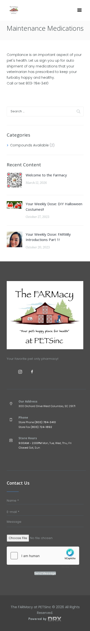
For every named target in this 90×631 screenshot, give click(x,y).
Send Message (45, 573)
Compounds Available (29, 145)
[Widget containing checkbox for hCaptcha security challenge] (43, 559)
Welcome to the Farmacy (46, 175)
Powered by (38, 619)
